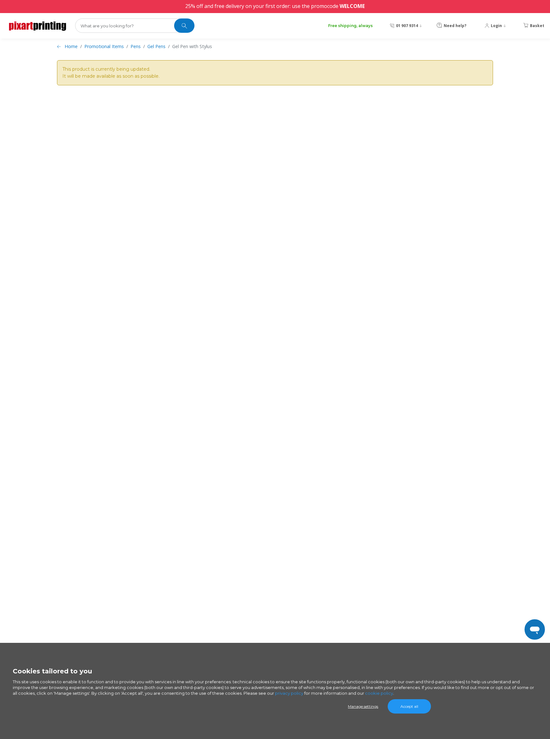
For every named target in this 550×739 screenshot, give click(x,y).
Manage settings (363, 706)
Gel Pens (156, 46)
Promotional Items (104, 46)
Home (71, 46)
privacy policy (289, 693)
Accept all (409, 706)
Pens (135, 46)
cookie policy (379, 693)
